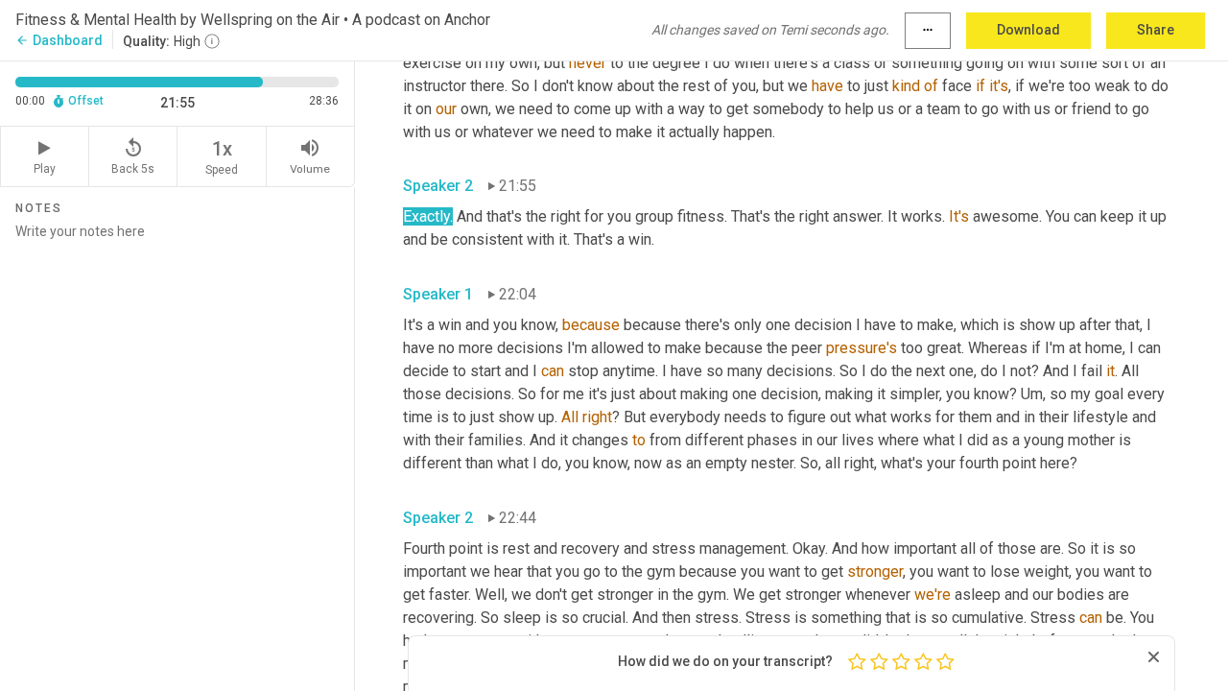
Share (1155, 29)
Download (1028, 29)
